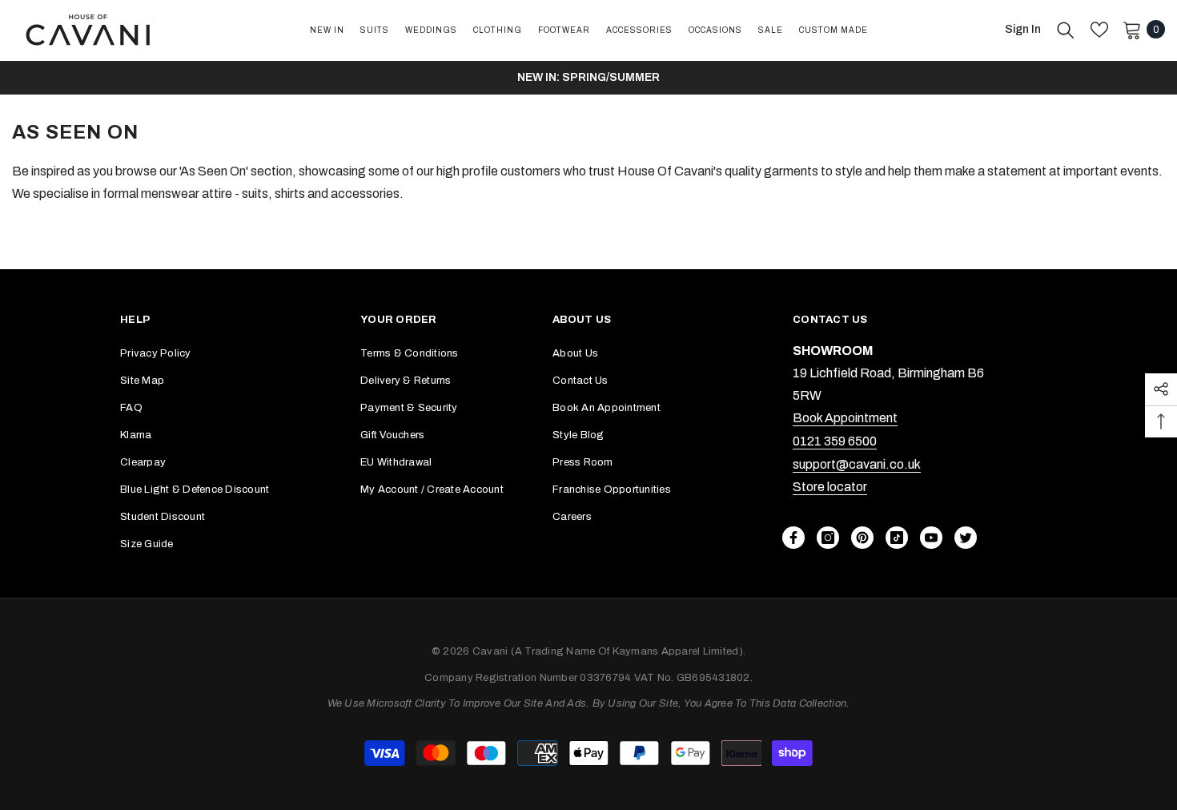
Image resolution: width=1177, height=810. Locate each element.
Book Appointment (845, 418)
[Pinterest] (862, 537)
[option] (588, 78)
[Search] (1065, 29)
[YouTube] (931, 537)
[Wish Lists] (1099, 29)
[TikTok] (897, 537)
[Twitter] (965, 537)
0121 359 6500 (835, 441)
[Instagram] (828, 537)
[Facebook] (793, 537)
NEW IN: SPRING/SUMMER (588, 77)
